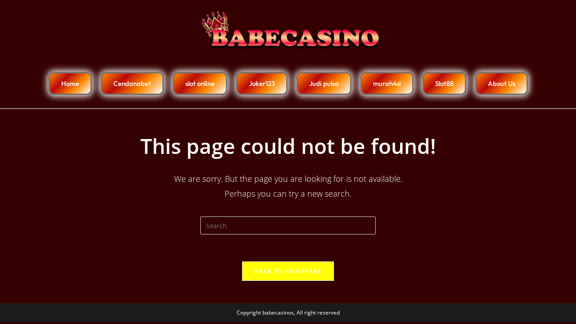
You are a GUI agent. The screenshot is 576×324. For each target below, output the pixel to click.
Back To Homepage (288, 271)
